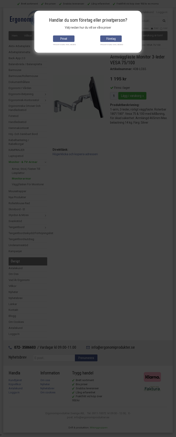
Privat (63, 38)
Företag (111, 38)
